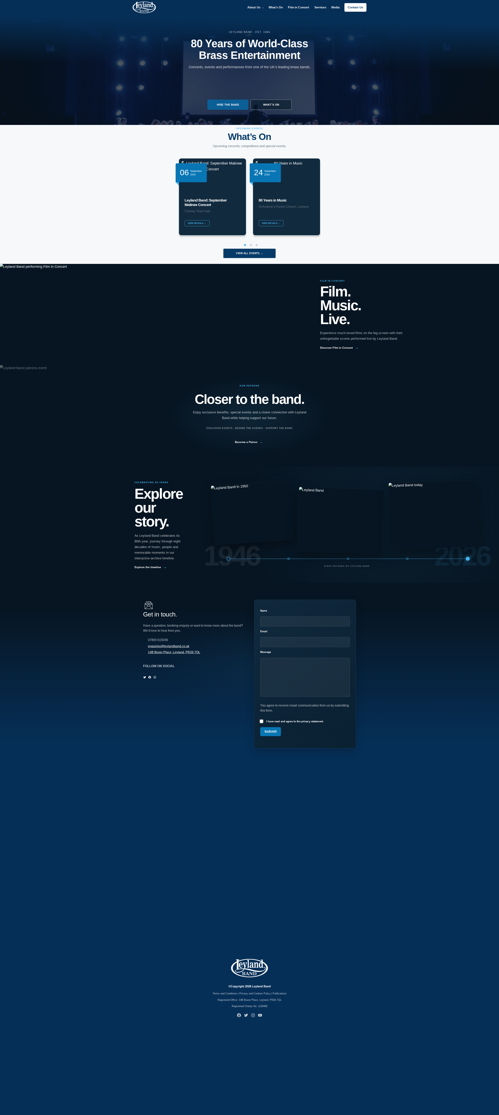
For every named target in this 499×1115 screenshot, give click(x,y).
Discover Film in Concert (339, 347)
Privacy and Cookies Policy (255, 993)
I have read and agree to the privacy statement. (295, 721)
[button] (244, 245)
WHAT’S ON (271, 104)
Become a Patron (249, 442)
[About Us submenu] (263, 7)
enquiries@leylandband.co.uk (168, 646)
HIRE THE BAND (228, 104)
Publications (280, 993)
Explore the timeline (150, 567)
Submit (271, 731)
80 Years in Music (273, 200)
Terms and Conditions (225, 993)
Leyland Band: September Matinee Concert (206, 202)
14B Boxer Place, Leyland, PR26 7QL (174, 652)
